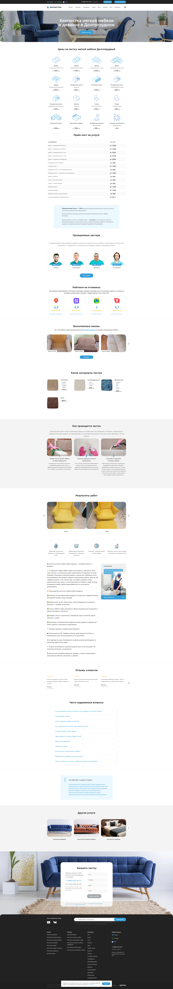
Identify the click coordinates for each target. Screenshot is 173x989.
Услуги (49, 932)
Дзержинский (73, 792)
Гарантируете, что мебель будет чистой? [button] (68, 736)
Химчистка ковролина (52, 950)
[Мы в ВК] (55, 922)
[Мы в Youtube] (48, 922)
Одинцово (80, 792)
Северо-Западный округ (98, 784)
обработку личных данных (80, 904)
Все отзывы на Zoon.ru (76, 314)
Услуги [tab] (71, 7)
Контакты (117, 7)
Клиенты (90, 950)
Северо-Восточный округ (86, 786)
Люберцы (77, 790)
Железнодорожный (74, 794)
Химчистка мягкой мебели (54, 937)
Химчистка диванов (59, 839)
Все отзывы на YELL (116, 314)
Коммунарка (84, 794)
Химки (98, 792)
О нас (89, 940)
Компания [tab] (86, 7)
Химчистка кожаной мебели (86, 839)
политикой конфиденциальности (99, 924)
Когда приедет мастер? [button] (62, 716)
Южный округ (83, 788)
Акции (89, 937)
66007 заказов (90, 330)
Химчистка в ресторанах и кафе (75, 940)
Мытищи (86, 792)
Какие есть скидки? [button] (61, 746)
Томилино (99, 794)
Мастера (90, 953)
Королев (71, 790)
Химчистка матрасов (113, 839)
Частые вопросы (92, 969)
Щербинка (93, 792)
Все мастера (86, 275)
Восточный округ (99, 786)
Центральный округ (74, 784)
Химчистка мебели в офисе (74, 937)
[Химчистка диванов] (59, 828)
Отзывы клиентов (92, 964)
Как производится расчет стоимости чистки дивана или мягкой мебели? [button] (78, 711)
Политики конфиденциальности (96, 903)
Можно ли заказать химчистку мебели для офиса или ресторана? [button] (76, 761)
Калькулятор (107, 1)
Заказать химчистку (120, 1)
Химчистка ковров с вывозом (54, 948)
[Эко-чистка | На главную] (54, 7)
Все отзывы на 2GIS (96, 314)
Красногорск (96, 790)
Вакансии (90, 967)
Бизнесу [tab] (78, 7)
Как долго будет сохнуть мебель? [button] (66, 731)
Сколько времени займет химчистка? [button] (67, 721)
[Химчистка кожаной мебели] (86, 828)
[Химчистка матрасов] (113, 828)
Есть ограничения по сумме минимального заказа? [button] (71, 726)
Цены (93, 7)
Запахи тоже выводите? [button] (62, 741)
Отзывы (105, 7)
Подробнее (91, 984)
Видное (104, 794)
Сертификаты (91, 959)
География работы (92, 977)
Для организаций (71, 934)
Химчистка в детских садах (74, 947)
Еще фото (86, 357)
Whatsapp (59, 2)
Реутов (90, 790)
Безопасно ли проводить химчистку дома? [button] (69, 756)
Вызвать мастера (86, 32)
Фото (99, 7)
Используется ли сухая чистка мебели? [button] (67, 751)
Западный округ (85, 784)
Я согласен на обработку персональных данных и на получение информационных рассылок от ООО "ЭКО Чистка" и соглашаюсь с (98, 923)
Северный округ (73, 786)
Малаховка (92, 794)
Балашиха (104, 788)
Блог (111, 7)
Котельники (84, 790)
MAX (66, 2)
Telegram (51, 2)
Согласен (106, 983)
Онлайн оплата (91, 948)
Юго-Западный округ (94, 788)
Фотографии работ (92, 961)
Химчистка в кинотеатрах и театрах (76, 950)
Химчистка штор (51, 953)
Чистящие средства (92, 956)
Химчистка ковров (51, 945)
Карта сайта (90, 972)
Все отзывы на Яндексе (56, 314)
